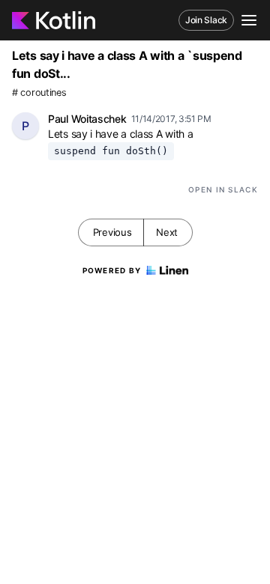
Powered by (112, 270)
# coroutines (39, 92)
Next (167, 232)
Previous (112, 232)
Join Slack (206, 19)
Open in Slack (223, 189)
